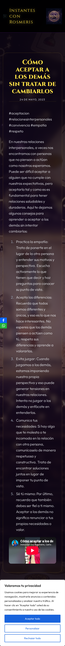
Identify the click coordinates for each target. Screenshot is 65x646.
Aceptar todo (32, 618)
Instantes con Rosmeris (22, 16)
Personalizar (32, 628)
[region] (32, 613)
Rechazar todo (32, 638)
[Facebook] (3, 320)
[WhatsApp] (3, 325)
